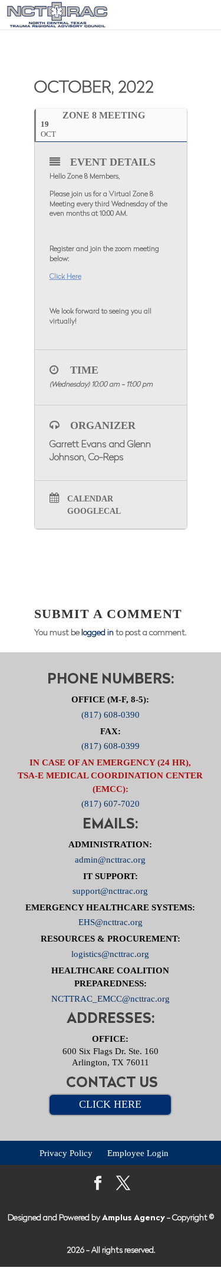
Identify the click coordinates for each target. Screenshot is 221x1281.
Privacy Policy (66, 1152)
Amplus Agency (133, 1218)
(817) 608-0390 (110, 714)
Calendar (90, 498)
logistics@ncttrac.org (110, 953)
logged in (97, 633)
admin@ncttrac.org (110, 859)
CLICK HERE (110, 1104)
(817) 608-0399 (110, 746)
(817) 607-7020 (110, 803)
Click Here (65, 276)
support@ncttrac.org (110, 891)
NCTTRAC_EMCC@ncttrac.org (110, 998)
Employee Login (138, 1152)
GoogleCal (94, 511)
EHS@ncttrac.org (110, 922)
